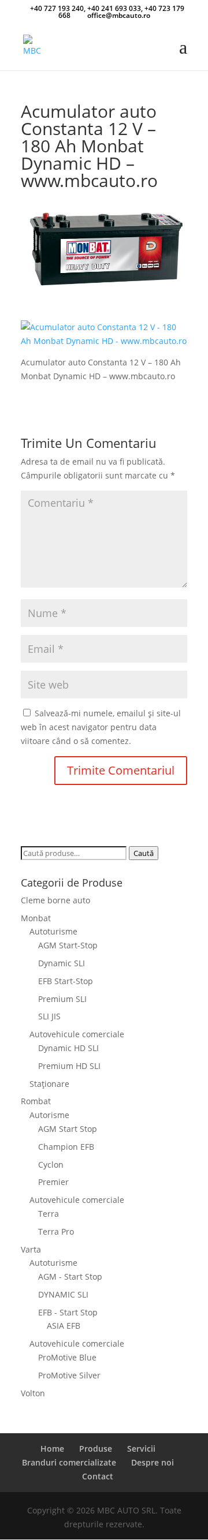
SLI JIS (49, 1016)
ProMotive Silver (69, 1375)
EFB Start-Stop (65, 980)
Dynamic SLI (61, 963)
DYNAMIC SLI (63, 1294)
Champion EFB (66, 1146)
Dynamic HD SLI (68, 1047)
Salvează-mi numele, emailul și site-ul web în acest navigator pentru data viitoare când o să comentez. (101, 727)
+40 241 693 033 (114, 8)
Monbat (36, 918)
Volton (33, 1393)
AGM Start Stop (67, 1128)
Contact (97, 1476)
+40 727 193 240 (57, 8)
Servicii (141, 1448)
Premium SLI (62, 998)
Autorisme (49, 1114)
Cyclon (51, 1164)
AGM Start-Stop (68, 945)
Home (52, 1448)
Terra (48, 1213)
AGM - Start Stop (70, 1276)
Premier (53, 1181)
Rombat (36, 1101)
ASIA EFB (63, 1325)
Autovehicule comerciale (76, 1034)
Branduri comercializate (69, 1462)
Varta (31, 1249)
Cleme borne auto (55, 900)
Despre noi (152, 1462)
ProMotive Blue (67, 1357)
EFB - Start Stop (68, 1312)
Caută (143, 853)
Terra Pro (56, 1231)
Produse (95, 1448)
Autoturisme (53, 931)
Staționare (49, 1083)
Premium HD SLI (69, 1065)
